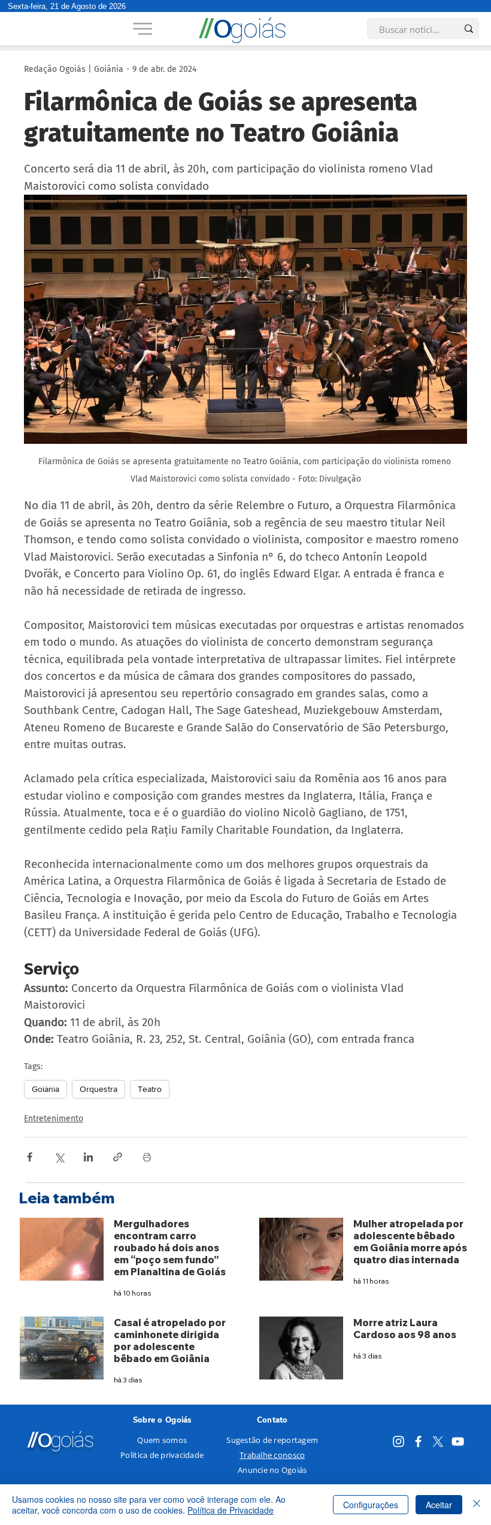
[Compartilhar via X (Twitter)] (59, 1157)
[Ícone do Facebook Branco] (418, 1441)
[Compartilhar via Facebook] (29, 1157)
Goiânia (45, 1089)
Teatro (150, 1089)
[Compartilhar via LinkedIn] (88, 1157)
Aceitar (439, 1505)
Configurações (370, 1505)
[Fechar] (476, 1504)
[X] (438, 1441)
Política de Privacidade (230, 1510)
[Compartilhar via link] (117, 1157)
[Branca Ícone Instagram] (398, 1441)
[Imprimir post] (147, 1157)
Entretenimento (53, 1119)
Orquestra (98, 1089)
